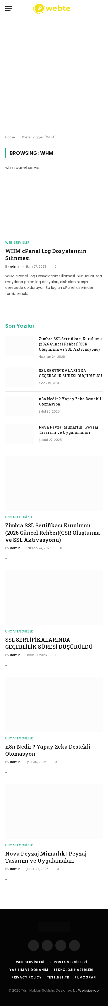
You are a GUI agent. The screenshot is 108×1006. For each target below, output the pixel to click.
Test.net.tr (58, 977)
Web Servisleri (30, 962)
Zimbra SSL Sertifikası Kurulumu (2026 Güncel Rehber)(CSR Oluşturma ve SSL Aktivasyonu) (70, 344)
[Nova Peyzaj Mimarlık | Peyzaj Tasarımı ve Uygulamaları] (19, 434)
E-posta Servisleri (68, 962)
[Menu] (8, 8)
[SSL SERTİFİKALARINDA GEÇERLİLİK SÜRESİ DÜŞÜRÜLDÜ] (19, 377)
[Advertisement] (54, 76)
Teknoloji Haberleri (73, 969)
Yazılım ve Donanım (28, 969)
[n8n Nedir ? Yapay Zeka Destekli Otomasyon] (19, 406)
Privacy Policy (27, 977)
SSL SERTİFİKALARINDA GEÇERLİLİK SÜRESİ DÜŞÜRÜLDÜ (70, 373)
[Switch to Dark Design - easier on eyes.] (92, 8)
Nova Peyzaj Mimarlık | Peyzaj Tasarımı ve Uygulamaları (68, 430)
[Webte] (52, 8)
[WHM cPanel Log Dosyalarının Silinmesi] (54, 208)
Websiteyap (88, 990)
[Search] (100, 8)
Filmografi (85, 977)
